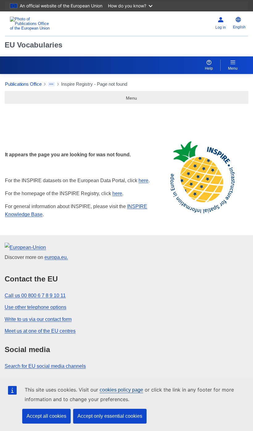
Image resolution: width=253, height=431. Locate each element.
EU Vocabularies (33, 45)
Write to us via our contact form (38, 319)
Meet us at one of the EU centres (40, 331)
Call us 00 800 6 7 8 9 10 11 (35, 295)
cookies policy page (121, 389)
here (143, 180)
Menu (233, 68)
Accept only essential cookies (109, 416)
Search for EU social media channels (45, 366)
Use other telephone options (35, 307)
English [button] (239, 27)
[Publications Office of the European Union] (47, 24)
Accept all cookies (46, 416)
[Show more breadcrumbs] (51, 84)
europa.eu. (56, 257)
